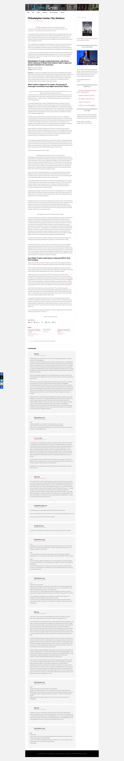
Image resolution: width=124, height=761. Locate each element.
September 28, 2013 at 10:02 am (40, 729)
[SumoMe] (1, 387)
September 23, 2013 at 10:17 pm (40, 355)
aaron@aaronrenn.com (85, 79)
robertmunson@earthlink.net (48, 741)
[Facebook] (1, 374)
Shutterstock (89, 123)
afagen (61, 214)
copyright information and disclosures (79, 753)
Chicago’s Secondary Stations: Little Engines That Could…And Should (64, 330)
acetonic (63, 27)
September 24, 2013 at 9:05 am (40, 419)
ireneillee (62, 155)
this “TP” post (55, 288)
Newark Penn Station (47, 329)
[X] (1, 377)
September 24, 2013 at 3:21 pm (40, 439)
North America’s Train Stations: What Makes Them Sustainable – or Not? (34, 330)
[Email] (1, 383)
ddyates (55, 316)
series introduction (46, 30)
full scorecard (38, 67)
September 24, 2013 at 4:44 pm (40, 478)
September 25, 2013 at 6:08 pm (40, 579)
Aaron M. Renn (62, 7)
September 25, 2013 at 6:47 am (40, 527)
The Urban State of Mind (90, 38)
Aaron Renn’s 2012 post (39, 262)
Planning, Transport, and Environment (47, 341)
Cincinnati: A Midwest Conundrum (86, 95)
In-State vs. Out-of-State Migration (86, 105)
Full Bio (78, 81)
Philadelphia (35, 341)
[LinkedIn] (1, 380)
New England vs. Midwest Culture (86, 98)
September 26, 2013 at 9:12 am (40, 683)
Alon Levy (36, 438)
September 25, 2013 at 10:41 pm (40, 613)
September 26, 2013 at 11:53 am (40, 709)
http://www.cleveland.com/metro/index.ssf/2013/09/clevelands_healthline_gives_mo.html (52, 513)
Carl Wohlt (88, 121)
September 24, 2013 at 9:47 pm (40, 507)
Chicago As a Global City (84, 102)
